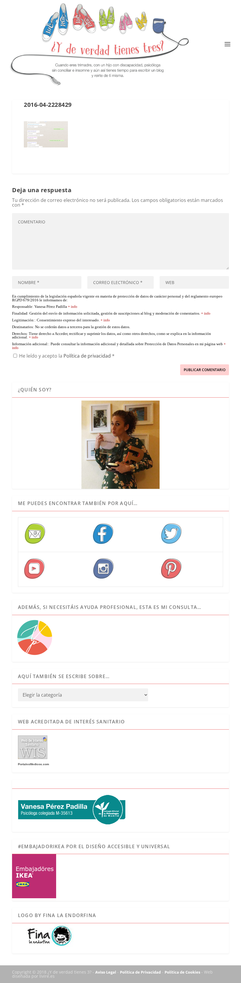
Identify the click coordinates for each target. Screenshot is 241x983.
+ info (72, 307)
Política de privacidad (87, 356)
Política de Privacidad (140, 972)
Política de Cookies (182, 972)
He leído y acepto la (67, 355)
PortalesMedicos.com (33, 764)
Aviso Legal (105, 972)
